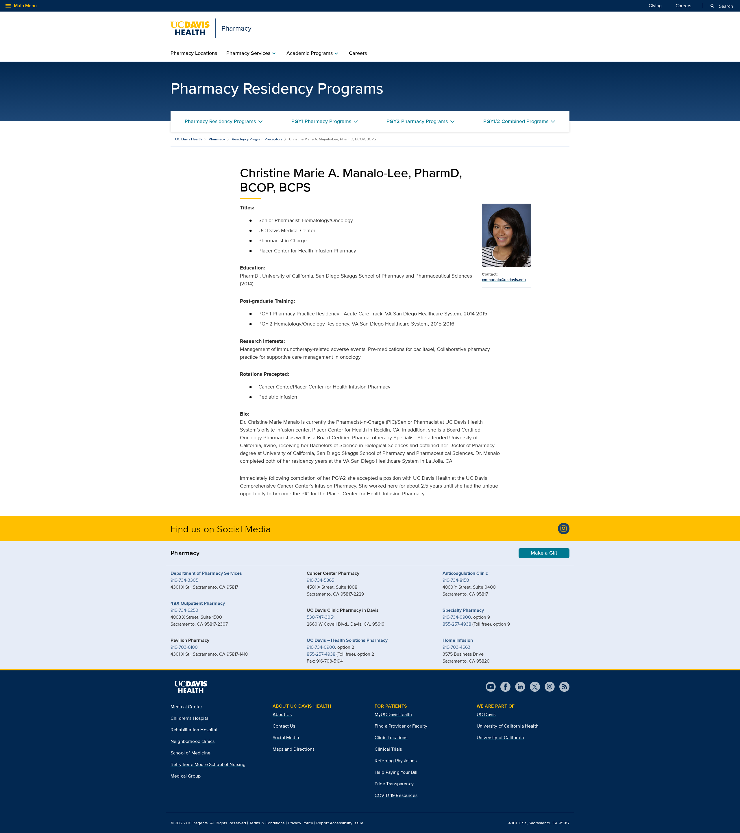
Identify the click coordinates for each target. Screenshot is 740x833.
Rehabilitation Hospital (194, 729)
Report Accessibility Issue (339, 823)
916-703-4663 (456, 647)
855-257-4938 (321, 654)
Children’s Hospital (190, 718)
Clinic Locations (391, 737)
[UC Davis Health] (191, 687)
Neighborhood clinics (192, 741)
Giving (655, 5)
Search (721, 6)
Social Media (286, 737)
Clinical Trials (388, 749)
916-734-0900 (321, 647)
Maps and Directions (293, 749)
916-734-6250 (184, 610)
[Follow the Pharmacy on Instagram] (563, 528)
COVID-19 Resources (396, 795)
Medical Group (186, 776)
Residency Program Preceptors (257, 139)
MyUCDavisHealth (393, 714)
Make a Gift (544, 553)
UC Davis (486, 714)
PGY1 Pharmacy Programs (321, 121)
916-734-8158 (456, 580)
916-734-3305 (184, 580)
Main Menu (21, 6)
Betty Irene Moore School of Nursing (208, 764)
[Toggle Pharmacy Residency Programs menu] (260, 121)
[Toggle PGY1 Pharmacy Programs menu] (356, 121)
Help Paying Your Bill (396, 772)
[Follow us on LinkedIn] (517, 687)
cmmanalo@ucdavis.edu (504, 279)
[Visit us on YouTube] (491, 687)
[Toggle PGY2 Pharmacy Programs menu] (452, 121)
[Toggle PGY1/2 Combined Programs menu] (553, 121)
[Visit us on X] (532, 687)
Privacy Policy (300, 823)
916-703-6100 (184, 647)
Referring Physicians (396, 760)
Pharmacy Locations (194, 53)
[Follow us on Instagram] (547, 687)
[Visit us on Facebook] (503, 687)
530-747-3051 (320, 617)
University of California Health (508, 726)
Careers (683, 5)
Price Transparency (394, 783)
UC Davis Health (188, 139)
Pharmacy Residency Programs (220, 121)
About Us (282, 714)
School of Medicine (190, 753)
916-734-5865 (320, 580)
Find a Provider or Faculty (401, 726)
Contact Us (284, 726)
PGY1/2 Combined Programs (515, 121)
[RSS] (562, 687)
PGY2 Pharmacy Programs (417, 121)
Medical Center (186, 706)
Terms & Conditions (267, 823)
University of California (500, 737)
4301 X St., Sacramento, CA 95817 (538, 823)
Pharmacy (217, 139)
